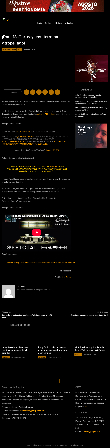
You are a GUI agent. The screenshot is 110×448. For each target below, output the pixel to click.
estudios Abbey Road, (46, 114)
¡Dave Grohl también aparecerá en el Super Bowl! (89, 315)
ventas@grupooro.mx (92, 431)
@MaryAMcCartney (25, 136)
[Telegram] (39, 92)
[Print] (57, 92)
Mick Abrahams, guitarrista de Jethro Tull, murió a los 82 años (91, 109)
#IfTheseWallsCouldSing (13, 141)
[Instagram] (96, 21)
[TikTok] (101, 21)
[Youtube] (105, 25)
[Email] (51, 92)
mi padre (53, 166)
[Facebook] (92, 21)
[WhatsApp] (101, 25)
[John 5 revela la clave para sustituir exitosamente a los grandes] (19, 337)
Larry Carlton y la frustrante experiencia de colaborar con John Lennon (91, 102)
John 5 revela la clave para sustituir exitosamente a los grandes (88, 96)
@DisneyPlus (60, 141)
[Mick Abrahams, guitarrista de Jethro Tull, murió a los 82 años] (91, 337)
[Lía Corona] (8, 291)
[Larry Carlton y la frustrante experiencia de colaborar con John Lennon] (55, 337)
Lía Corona (21, 286)
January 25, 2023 (52, 150)
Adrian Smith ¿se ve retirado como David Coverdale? (90, 115)
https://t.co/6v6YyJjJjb (12, 144)
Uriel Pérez (66, 277)
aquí (87, 406)
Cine (14, 49)
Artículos (6, 49)
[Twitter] (105, 21)
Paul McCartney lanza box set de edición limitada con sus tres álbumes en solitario (40, 262)
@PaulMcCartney (24, 132)
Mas (19, 49)
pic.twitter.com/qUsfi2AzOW (36, 144)
